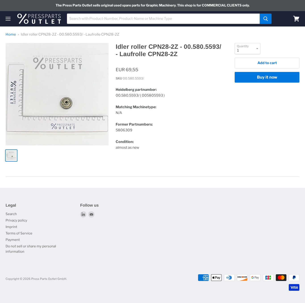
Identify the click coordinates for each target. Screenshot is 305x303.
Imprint (11, 227)
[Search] (266, 19)
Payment (13, 240)
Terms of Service (19, 233)
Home (11, 35)
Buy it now (267, 77)
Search (11, 214)
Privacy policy (16, 220)
